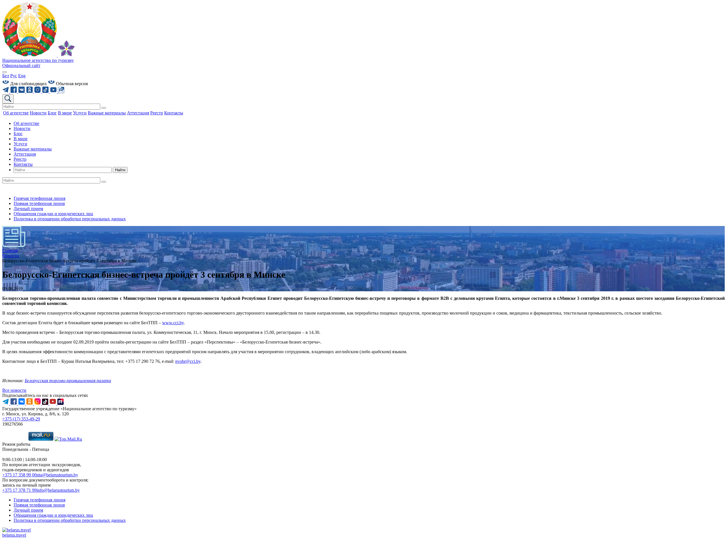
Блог (18, 133)
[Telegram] (6, 91)
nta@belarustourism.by (57, 474)
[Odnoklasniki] (30, 91)
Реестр (20, 159)
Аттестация (25, 154)
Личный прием (28, 208)
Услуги (20, 143)
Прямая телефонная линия (39, 203)
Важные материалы (33, 148)
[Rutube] (61, 91)
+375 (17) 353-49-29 (21, 418)
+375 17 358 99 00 (19, 474)
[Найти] (103, 108)
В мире (21, 138)
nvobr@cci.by (187, 361)
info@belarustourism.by (58, 490)
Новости (22, 128)
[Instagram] (38, 91)
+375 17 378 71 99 (19, 490)
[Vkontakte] (22, 91)
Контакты (23, 164)
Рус (13, 75)
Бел (5, 75)
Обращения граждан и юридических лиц (53, 213)
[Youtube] (54, 91)
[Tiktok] (46, 91)
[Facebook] (14, 91)
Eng (22, 75)
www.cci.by (173, 322)
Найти (120, 170)
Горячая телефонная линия (39, 198)
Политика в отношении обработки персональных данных (70, 218)
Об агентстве (26, 123)
